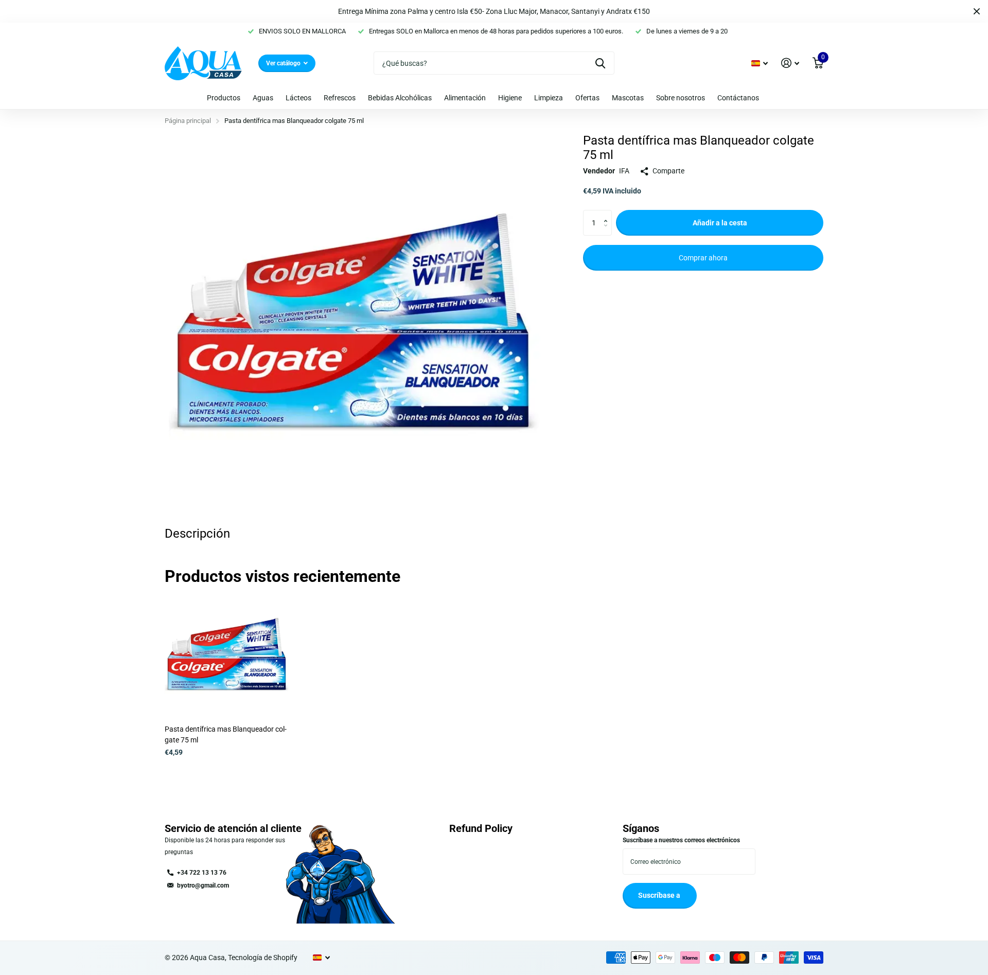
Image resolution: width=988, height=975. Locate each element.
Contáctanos (738, 98)
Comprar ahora (703, 258)
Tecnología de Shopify (262, 957)
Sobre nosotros (680, 98)
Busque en (600, 63)
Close (976, 11)
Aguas (263, 98)
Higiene (510, 98)
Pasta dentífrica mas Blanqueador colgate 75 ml (226, 734)
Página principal (188, 121)
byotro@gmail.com (203, 885)
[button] (608, 214)
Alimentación (465, 98)
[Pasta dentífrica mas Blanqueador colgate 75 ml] (227, 654)
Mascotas (628, 98)
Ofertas (587, 98)
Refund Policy (481, 828)
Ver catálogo (284, 63)
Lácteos (298, 98)
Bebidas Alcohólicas (400, 98)
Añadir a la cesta (720, 223)
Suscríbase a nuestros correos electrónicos (681, 840)
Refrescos (340, 98)
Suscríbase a (660, 895)
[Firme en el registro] (790, 63)
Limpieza (548, 98)
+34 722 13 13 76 (201, 872)
